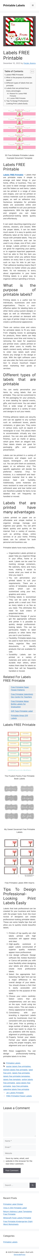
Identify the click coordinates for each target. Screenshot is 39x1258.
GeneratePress (19, 1254)
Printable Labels (14, 5)
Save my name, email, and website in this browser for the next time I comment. (19, 1161)
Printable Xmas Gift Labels (19, 716)
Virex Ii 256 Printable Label (15, 1208)
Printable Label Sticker (13, 1204)
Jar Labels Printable (15, 1093)
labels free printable (21, 1073)
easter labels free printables (18, 1066)
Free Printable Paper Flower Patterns (20, 688)
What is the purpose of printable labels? (19, 78)
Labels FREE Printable (14, 75)
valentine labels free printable (16, 1089)
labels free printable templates (16, 1076)
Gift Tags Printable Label (22, 711)
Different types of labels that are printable (19, 84)
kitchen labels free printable (15, 1070)
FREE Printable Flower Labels (19, 1096)
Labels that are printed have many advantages (17, 89)
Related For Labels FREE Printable (18, 95)
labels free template (12, 1079)
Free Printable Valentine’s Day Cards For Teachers (22, 695)
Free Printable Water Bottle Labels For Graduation (20, 704)
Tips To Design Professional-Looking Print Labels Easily (17, 102)
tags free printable (20, 1086)
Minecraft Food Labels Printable (17, 1218)
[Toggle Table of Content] (31, 71)
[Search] (33, 1185)
